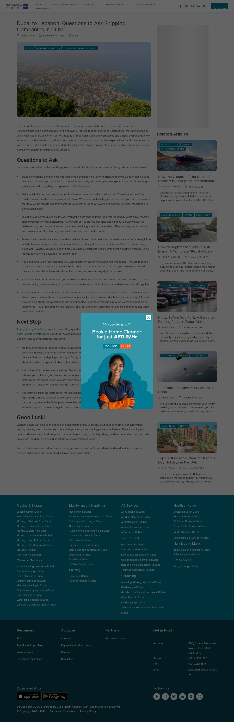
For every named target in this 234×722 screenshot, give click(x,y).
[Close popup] (148, 317)
